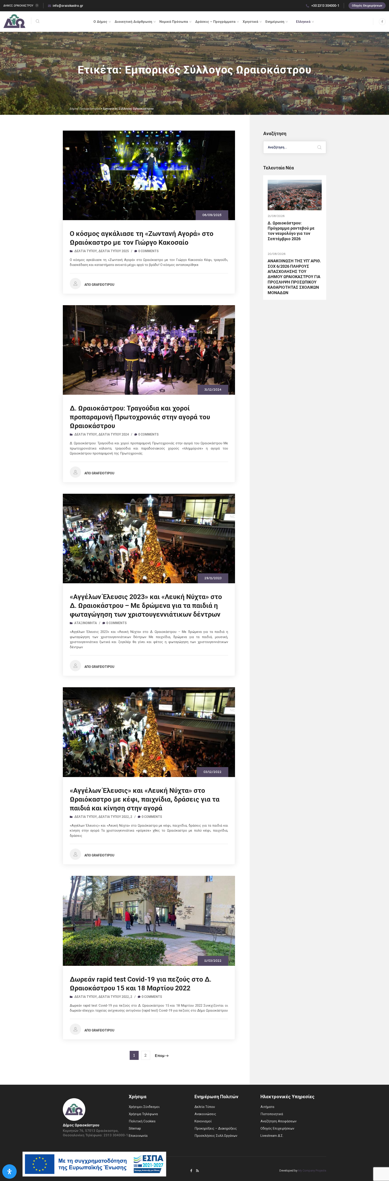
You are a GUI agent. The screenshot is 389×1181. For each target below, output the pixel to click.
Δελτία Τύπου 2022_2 (115, 817)
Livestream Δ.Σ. (271, 1136)
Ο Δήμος (100, 22)
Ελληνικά (303, 22)
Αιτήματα (267, 1107)
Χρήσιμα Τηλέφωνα (143, 1114)
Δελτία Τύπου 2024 (113, 434)
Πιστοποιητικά (271, 1114)
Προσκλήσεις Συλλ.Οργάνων (215, 1136)
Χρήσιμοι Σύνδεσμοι (144, 1107)
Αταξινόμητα (85, 623)
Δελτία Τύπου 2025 (113, 251)
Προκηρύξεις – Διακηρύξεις (215, 1128)
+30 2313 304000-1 (325, 5)
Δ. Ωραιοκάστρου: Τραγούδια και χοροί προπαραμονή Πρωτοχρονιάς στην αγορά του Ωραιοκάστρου (140, 417)
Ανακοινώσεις (205, 1114)
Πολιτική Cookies (142, 1121)
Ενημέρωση (274, 22)
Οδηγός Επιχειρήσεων (367, 5)
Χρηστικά (250, 22)
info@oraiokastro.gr (68, 5)
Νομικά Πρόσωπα (173, 22)
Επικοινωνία (138, 1136)
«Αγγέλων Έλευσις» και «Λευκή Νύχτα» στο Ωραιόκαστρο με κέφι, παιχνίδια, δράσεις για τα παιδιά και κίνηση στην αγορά (144, 799)
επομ (160, 1056)
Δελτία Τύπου (85, 251)
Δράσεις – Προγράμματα (215, 22)
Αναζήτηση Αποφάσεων (278, 1121)
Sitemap (135, 1128)
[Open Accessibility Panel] (9, 1171)
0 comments (148, 251)
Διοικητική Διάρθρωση (133, 22)
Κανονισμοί (203, 1121)
